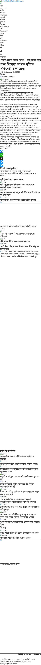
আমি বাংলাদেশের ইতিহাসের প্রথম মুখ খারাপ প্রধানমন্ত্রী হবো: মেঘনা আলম (17, 186)
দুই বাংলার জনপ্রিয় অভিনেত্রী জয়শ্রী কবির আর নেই (15, 171)
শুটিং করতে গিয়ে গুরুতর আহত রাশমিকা (15, 241)
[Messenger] (20, 161)
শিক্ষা (1, 36)
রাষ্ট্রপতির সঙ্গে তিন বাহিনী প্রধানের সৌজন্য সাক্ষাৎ (19, 464)
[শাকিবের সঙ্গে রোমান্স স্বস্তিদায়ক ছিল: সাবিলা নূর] (20, 254)
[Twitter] (20, 165)
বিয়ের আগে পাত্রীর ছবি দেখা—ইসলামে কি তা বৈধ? (19, 533)
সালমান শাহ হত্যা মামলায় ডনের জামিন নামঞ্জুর (18, 200)
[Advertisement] (20, 354)
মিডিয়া (2, 45)
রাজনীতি (2, 13)
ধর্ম (1, 29)
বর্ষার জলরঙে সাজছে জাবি (9, 564)
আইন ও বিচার (4, 27)
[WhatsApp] (20, 155)
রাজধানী (2, 17)
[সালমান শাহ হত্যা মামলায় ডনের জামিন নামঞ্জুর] (3, 197)
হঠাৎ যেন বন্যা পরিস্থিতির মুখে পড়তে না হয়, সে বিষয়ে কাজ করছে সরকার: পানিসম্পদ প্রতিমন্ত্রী (18, 515)
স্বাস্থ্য (1, 38)
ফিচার (2, 33)
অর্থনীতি (2, 20)
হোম (1, 6)
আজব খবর (3, 40)
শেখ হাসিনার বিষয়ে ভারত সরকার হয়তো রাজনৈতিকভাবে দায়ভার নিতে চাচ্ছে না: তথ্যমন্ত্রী (18, 500)
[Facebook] (20, 151)
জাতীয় (2, 10)
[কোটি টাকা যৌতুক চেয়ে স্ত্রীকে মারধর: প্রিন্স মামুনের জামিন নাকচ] (3, 244)
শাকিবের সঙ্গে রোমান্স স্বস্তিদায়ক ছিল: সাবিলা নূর (18, 256)
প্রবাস (1, 43)
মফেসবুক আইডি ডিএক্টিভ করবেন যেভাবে (15, 538)
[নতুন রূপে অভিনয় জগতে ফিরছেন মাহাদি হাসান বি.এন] (20, 203)
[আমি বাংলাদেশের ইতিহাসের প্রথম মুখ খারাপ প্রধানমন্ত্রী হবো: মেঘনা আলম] (3, 182)
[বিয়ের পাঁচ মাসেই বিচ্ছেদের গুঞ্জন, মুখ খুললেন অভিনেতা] (2, 231)
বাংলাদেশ (3, 8)
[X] (20, 158)
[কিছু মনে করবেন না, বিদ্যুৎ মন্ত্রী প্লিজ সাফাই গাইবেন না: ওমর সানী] (3, 190)
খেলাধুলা (2, 22)
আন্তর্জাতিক (3, 15)
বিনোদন (2, 24)
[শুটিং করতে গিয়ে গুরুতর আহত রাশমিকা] (2, 239)
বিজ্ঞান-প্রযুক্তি (4, 31)
